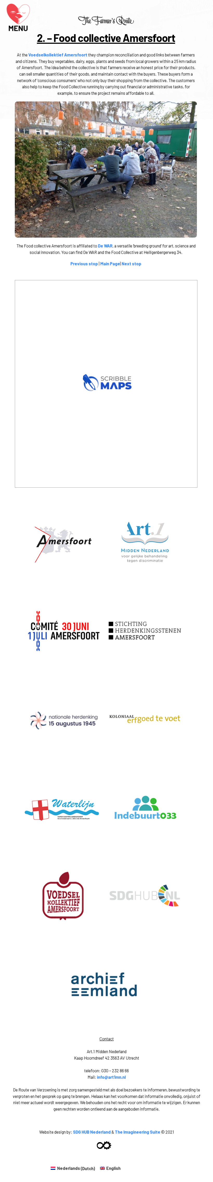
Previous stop (84, 263)
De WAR (105, 245)
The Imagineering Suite (137, 1131)
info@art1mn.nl (111, 1077)
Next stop (131, 263)
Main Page (110, 263)
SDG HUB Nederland (92, 1131)
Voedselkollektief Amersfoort (57, 54)
